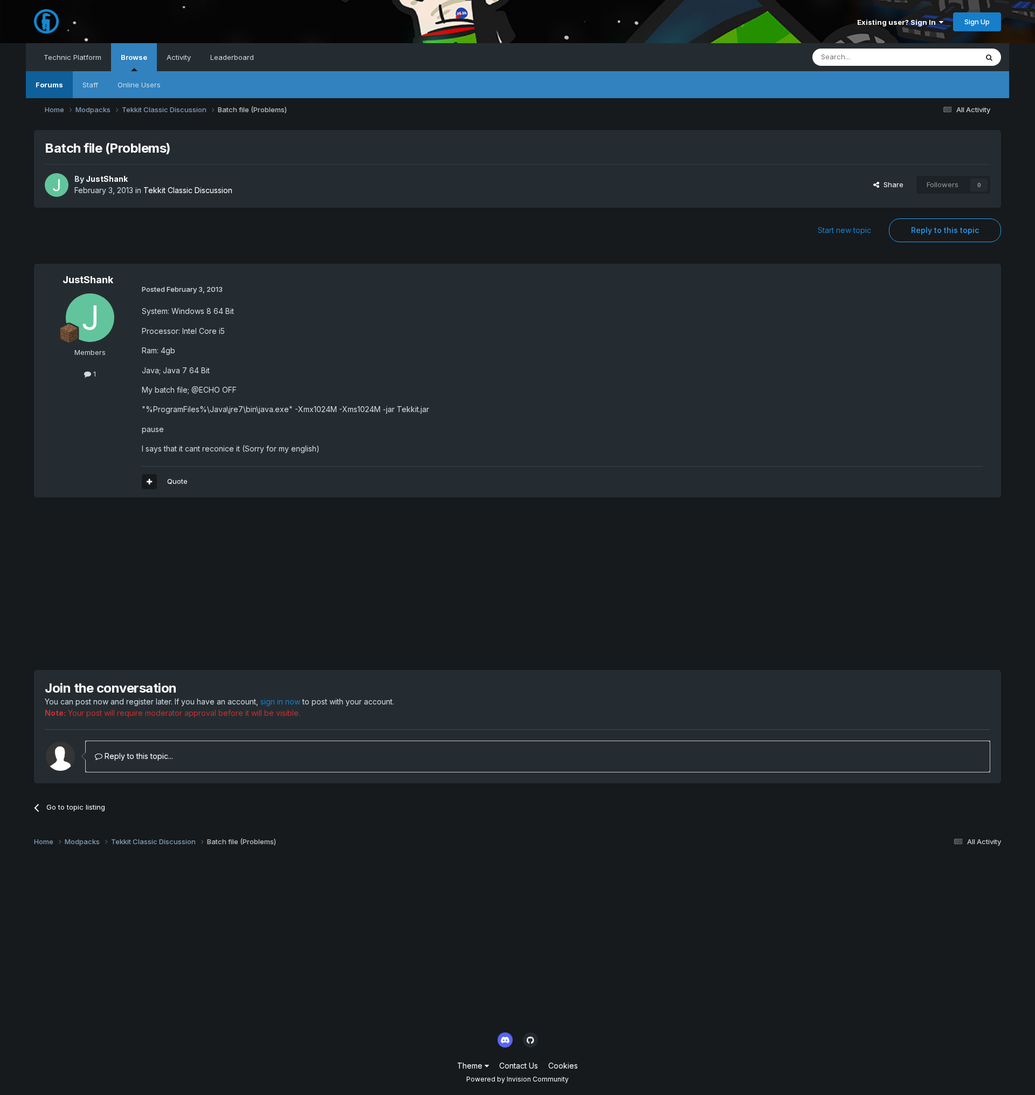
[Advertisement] (230, 583)
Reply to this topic (945, 230)
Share (891, 184)
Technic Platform (72, 57)
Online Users (139, 84)
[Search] (989, 57)
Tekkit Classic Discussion (187, 190)
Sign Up (977, 21)
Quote (177, 481)
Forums (49, 84)
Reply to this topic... (137, 756)
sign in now (280, 701)
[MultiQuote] (149, 481)
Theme (471, 1065)
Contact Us (518, 1065)
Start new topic (844, 230)
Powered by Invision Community (517, 1079)
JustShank (107, 178)
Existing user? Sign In (898, 22)
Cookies (563, 1065)
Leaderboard (232, 57)
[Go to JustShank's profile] (56, 185)
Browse (134, 57)
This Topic (946, 57)
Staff (90, 84)
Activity (179, 57)
